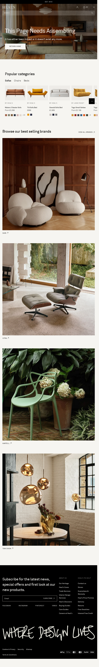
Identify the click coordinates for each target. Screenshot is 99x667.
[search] (92, 13)
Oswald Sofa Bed (55, 107)
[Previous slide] (5, 101)
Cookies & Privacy (8, 649)
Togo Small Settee (78, 107)
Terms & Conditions (9, 655)
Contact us (82, 583)
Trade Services (64, 591)
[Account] (77, 7)
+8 (90, 115)
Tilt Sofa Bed (32, 107)
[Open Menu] (94, 7)
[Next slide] (92, 101)
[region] (48, 1)
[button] (48, 598)
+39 (23, 115)
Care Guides (63, 609)
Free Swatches (83, 609)
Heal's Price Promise (86, 598)
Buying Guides (64, 606)
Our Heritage (64, 583)
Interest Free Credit (85, 613)
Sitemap (29, 649)
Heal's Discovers (65, 602)
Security (21, 649)
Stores (80, 587)
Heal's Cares (64, 587)
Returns (81, 606)
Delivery (81, 602)
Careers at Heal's (65, 613)
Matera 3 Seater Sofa (13, 107)
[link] (15, 46)
